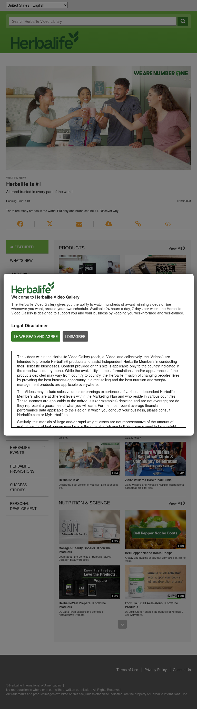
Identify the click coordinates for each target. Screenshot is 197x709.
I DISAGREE (75, 336)
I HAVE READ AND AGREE (36, 336)
